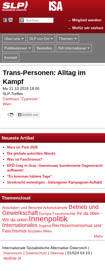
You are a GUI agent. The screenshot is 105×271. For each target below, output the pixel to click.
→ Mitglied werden (84, 20)
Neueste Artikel (18, 138)
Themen (65, 38)
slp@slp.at (12, 258)
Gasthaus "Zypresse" (21, 99)
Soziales (35, 231)
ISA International (71, 48)
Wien (7, 104)
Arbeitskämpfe (55, 207)
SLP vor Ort (38, 38)
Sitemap (57, 253)
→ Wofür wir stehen (85, 28)
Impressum (12, 253)
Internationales (19, 225)
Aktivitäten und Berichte (22, 207)
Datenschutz (36, 253)
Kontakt (10, 57)
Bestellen (44, 48)
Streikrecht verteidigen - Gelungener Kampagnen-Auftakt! (54, 182)
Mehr (98, 236)
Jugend (44, 225)
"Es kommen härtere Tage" (29, 176)
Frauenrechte (64, 213)
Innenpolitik (48, 219)
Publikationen (14, 48)
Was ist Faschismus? (25, 159)
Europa (45, 213)
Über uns (11, 38)
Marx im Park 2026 (22, 147)
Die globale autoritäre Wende (31, 153)
